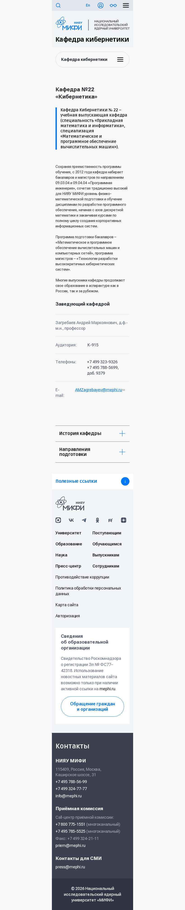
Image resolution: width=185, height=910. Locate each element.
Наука (61, 555)
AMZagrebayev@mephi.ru (100, 389)
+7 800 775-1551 (70, 824)
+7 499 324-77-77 (71, 788)
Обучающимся (107, 544)
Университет (68, 532)
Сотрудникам (105, 566)
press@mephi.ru (70, 866)
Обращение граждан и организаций (92, 706)
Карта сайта (67, 604)
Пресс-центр (68, 566)
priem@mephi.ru (70, 845)
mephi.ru (107, 688)
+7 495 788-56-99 (71, 781)
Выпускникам (105, 555)
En (88, 5)
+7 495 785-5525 (70, 831)
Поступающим (106, 532)
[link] (93, 481)
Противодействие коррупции (82, 577)
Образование (69, 544)
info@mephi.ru (69, 795)
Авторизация (68, 615)
